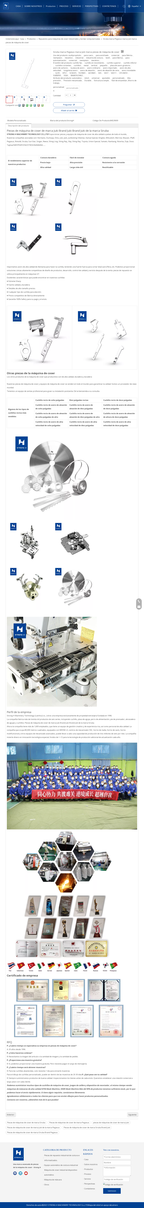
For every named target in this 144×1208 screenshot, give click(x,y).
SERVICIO (76, 6)
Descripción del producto (18, 125)
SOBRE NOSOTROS (33, 6)
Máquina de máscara (53, 1179)
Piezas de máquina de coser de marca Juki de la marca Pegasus (33, 1127)
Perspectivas (89, 1183)
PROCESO (64, 6)
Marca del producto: (58, 120)
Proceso (87, 1174)
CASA (18, 6)
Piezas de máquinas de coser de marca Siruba (26, 1122)
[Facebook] (15, 1173)
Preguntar (67, 104)
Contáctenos (89, 1188)
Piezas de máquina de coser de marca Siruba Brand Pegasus (32, 1132)
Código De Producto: (101, 120)
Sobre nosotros (91, 1164)
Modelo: (10, 120)
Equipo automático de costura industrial (61, 1165)
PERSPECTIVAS (91, 6)
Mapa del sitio (94, 1205)
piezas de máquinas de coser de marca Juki (111, 1122)
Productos (51, 6)
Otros (46, 1184)
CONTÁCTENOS (109, 6)
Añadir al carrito (67, 110)
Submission (112, 1191)
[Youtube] (26, 1173)
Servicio (87, 1179)
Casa (86, 1159)
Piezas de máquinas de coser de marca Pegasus (69, 1122)
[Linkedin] (20, 1173)
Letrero (114, 1205)
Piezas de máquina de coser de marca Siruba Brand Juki (87, 1127)
